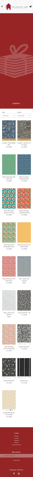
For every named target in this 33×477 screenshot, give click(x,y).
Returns (16, 442)
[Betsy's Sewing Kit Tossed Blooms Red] (24, 198)
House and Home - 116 (24, 313)
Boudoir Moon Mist (24, 347)
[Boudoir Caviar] (24, 368)
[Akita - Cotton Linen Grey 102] (24, 266)
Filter (3, 112)
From (9, 147)
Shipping (16, 440)
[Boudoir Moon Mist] (24, 334)
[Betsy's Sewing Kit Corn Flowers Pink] (9, 266)
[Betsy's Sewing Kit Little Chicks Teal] (9, 164)
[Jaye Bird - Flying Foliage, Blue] (9, 130)
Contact (16, 438)
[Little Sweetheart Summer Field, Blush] (9, 334)
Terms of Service (16, 445)
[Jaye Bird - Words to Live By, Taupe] (24, 130)
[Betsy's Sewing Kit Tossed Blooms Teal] (9, 232)
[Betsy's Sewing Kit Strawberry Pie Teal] (9, 198)
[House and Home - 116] (24, 300)
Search (16, 436)
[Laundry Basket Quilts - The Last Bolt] (9, 400)
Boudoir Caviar (24, 380)
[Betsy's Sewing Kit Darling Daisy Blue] (24, 164)
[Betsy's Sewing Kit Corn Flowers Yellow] (24, 232)
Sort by (19, 112)
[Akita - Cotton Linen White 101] (9, 300)
